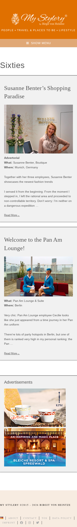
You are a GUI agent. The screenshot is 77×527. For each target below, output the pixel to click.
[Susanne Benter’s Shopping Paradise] (38, 129)
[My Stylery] (38, 24)
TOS (44, 518)
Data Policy (62, 518)
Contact (30, 518)
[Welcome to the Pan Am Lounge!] (38, 276)
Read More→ (12, 215)
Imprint (8, 522)
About (13, 518)
